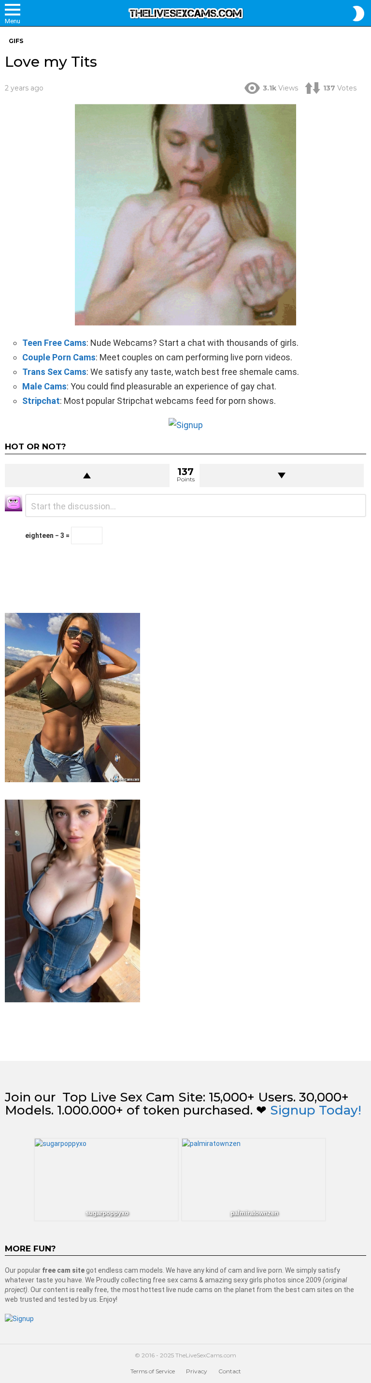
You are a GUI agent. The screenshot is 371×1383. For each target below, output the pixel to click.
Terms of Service (152, 1371)
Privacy (196, 1371)
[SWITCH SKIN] (358, 13)
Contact (229, 1371)
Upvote (87, 475)
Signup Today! (315, 1110)
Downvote (282, 475)
